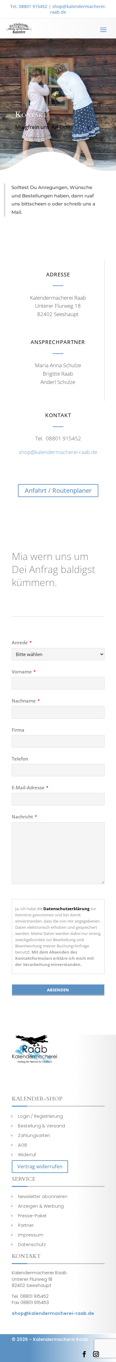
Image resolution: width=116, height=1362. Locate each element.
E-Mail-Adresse (30, 787)
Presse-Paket (32, 1216)
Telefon (20, 759)
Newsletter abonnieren (42, 1196)
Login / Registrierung (40, 1116)
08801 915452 (33, 6)
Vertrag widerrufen (39, 1166)
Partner (26, 1225)
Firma (18, 730)
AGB (22, 1145)
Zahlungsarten (34, 1135)
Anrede (22, 642)
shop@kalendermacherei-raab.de (78, 9)
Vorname (24, 671)
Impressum (30, 1235)
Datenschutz (32, 1244)
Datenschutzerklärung (66, 908)
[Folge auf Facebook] (84, 1354)
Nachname (26, 701)
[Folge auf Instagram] (96, 1354)
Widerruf (27, 1155)
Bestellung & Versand (41, 1126)
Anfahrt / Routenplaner (58, 490)
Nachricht (24, 816)
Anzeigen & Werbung (41, 1206)
